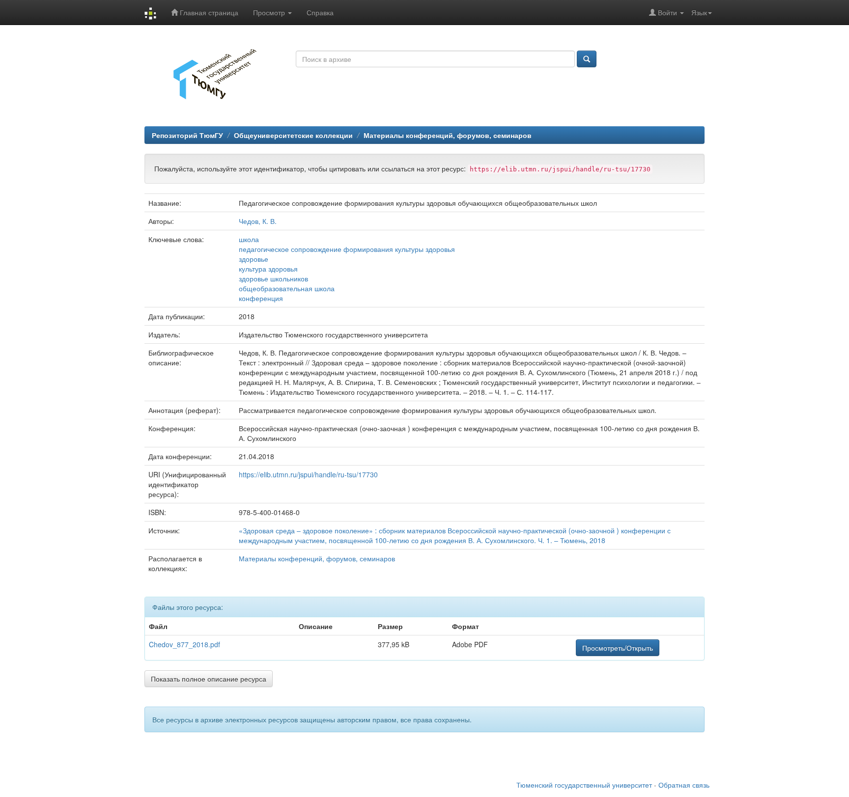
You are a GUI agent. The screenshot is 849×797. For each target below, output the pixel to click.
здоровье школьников (273, 278)
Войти (667, 12)
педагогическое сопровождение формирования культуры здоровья (347, 249)
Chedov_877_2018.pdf (184, 644)
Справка (320, 12)
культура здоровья (268, 269)
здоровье (253, 259)
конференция (261, 298)
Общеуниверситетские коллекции (293, 135)
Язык (699, 12)
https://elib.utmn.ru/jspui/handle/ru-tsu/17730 (308, 474)
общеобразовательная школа (287, 288)
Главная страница (208, 12)
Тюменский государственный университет (584, 785)
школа (249, 239)
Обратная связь (683, 785)
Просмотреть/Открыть (617, 648)
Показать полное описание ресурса (208, 679)
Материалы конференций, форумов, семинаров (448, 135)
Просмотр (270, 12)
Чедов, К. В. (258, 221)
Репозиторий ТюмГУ (187, 135)
